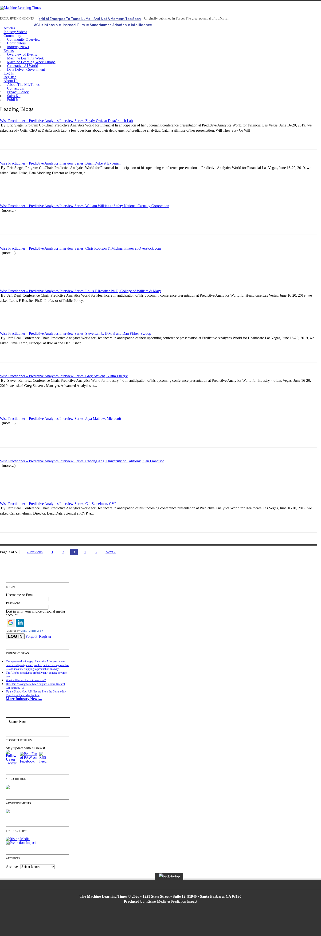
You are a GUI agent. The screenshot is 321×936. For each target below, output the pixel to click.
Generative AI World (22, 66)
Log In (9, 73)
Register (10, 77)
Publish (12, 100)
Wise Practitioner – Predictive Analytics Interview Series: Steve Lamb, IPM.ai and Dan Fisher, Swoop (75, 333)
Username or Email (20, 595)
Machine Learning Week (25, 58)
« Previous (35, 552)
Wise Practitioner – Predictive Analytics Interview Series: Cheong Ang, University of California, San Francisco (82, 461)
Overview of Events (22, 54)
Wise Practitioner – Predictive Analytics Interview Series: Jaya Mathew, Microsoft (60, 419)
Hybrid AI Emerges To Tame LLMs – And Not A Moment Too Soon (87, 19)
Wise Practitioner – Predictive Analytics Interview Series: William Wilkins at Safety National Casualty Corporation (84, 206)
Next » (111, 552)
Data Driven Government (26, 69)
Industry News (18, 47)
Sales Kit (13, 96)
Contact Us (15, 88)
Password (13, 603)
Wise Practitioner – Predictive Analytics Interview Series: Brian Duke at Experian (60, 163)
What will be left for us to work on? (26, 680)
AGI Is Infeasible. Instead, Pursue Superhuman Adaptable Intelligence (93, 25)
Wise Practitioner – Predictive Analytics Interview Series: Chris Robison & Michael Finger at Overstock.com (80, 248)
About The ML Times (23, 85)
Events (9, 51)
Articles (9, 28)
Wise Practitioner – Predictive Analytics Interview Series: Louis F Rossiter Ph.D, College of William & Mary (80, 291)
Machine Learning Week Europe (31, 62)
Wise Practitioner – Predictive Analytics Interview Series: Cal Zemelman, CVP (58, 504)
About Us (11, 81)
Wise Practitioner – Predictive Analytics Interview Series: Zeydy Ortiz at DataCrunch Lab (66, 121)
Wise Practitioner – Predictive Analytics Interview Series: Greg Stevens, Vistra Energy (64, 376)
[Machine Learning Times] (20, 8)
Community (12, 36)
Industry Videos (15, 32)
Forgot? (31, 636)
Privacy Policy (18, 92)
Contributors (16, 43)
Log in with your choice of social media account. (35, 613)
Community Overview (23, 39)
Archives (12, 867)
